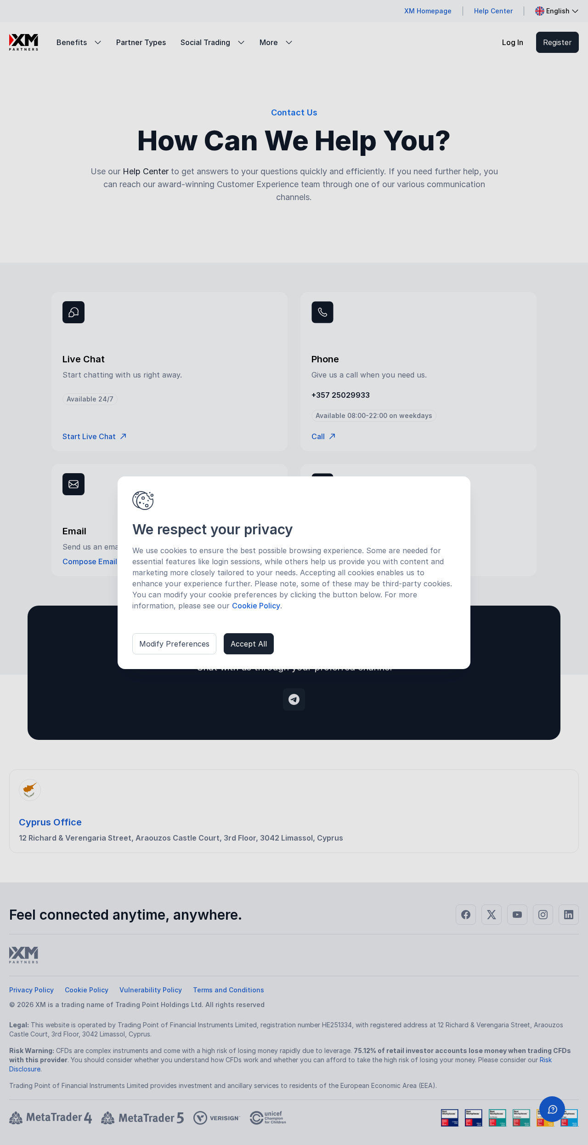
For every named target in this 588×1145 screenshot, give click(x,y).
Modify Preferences (174, 643)
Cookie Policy (256, 605)
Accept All (249, 643)
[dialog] (294, 572)
